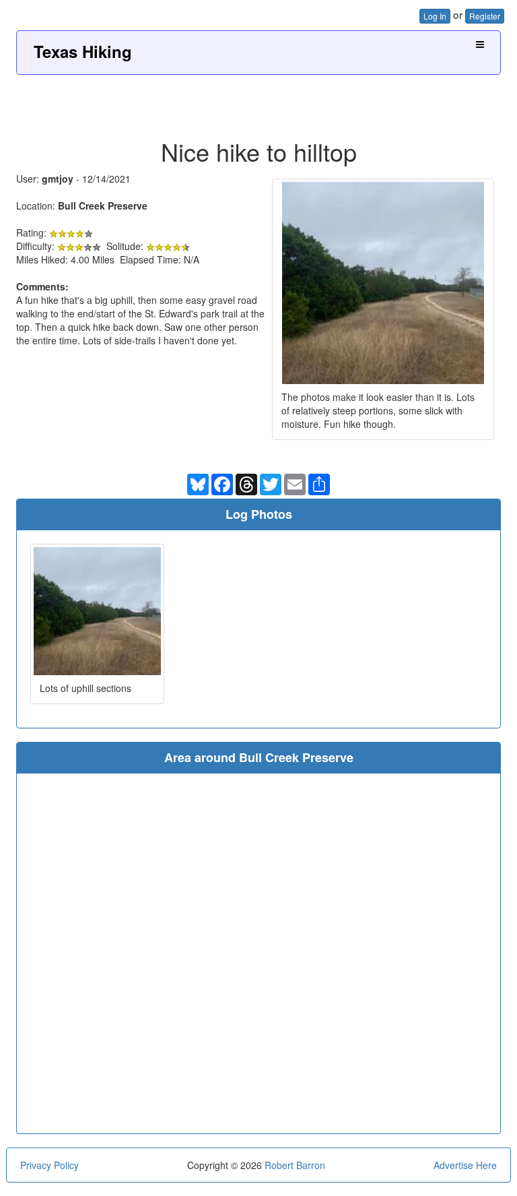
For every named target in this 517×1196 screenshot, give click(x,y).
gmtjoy (57, 178)
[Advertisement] (258, 102)
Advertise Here (465, 1165)
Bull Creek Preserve (102, 205)
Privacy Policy (49, 1165)
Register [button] (484, 16)
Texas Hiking (83, 51)
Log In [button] (434, 16)
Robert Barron (295, 1165)
